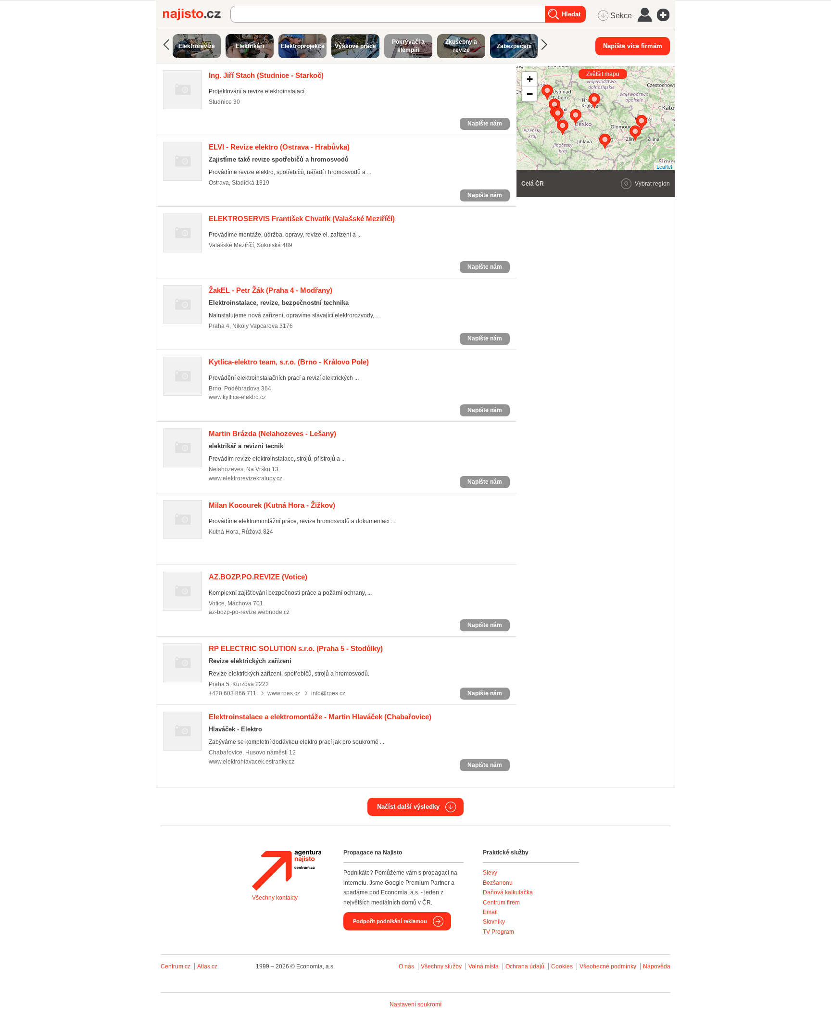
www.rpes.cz (283, 693)
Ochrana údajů (524, 966)
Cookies (562, 966)
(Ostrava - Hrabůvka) (279, 147)
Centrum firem (501, 902)
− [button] (530, 94)
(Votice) (258, 577)
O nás (406, 966)
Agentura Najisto (286, 870)
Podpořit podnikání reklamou (390, 921)
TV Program (498, 931)
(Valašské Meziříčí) (302, 218)
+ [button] (530, 79)
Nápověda (656, 966)
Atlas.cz (207, 966)
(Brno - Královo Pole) (289, 362)
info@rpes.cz (328, 693)
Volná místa (483, 966)
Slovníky (494, 921)
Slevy (490, 872)
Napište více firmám (632, 46)
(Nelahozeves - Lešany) (272, 433)
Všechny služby (442, 966)
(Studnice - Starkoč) (266, 75)
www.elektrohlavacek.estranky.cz (251, 761)
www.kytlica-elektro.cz (237, 397)
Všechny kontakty (275, 897)
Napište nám (484, 123)
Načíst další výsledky (408, 806)
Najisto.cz (196, 14)
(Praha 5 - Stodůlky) (296, 648)
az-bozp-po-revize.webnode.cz (249, 612)
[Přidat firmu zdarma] (666, 15)
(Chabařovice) (320, 717)
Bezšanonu (498, 882)
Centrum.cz (175, 966)
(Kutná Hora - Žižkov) (272, 505)
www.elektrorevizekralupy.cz (245, 478)
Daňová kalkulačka (508, 892)
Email (490, 912)
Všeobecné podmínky (607, 966)
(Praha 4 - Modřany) (270, 290)
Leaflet (664, 166)
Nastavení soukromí (415, 1004)
